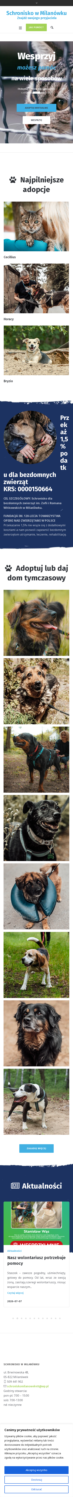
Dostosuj (36, 1479)
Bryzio (8, 381)
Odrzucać (36, 1489)
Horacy (9, 319)
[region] (36, 1460)
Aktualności (14, 1250)
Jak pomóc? (36, 27)
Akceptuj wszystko (36, 1470)
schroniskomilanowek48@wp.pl (27, 1386)
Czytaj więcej (15, 1293)
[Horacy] (36, 288)
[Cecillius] (36, 226)
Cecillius (10, 257)
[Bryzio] (36, 350)
